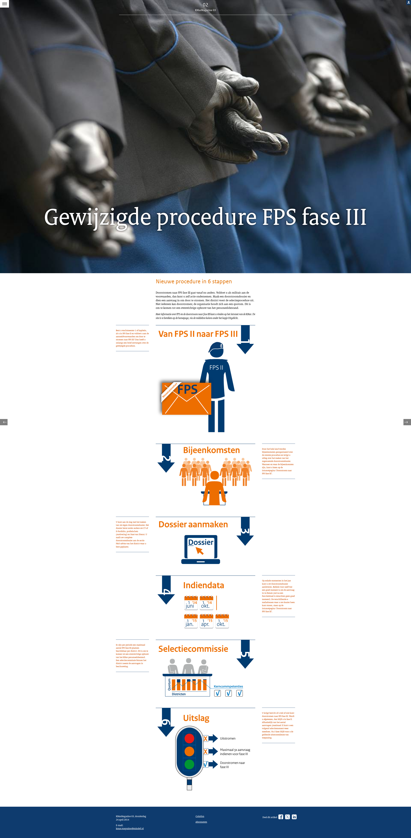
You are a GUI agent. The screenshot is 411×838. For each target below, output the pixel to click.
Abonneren (201, 821)
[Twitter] (287, 817)
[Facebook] (281, 817)
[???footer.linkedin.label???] (294, 817)
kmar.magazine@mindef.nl (130, 828)
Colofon (200, 816)
